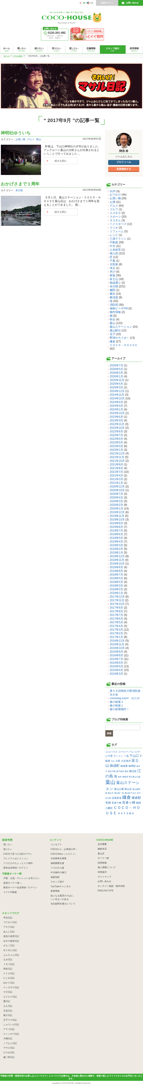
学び (112, 271)
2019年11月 (117, 515)
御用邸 (132, 765)
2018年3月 (116, 585)
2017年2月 (116, 633)
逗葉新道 (117, 797)
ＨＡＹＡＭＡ (126, 813)
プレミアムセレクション (15, 858)
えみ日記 (7, 959)
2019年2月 (116, 548)
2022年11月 (117, 424)
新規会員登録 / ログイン (15, 867)
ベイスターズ (118, 223)
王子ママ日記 (10, 1020)
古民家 (114, 264)
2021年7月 (116, 471)
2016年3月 (116, 673)
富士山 (114, 279)
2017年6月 (116, 618)
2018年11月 (117, 559)
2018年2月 (116, 589)
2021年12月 (117, 453)
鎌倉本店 (102, 849)
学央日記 (7, 917)
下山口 (134, 756)
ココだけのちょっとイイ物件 (18, 863)
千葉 (112, 260)
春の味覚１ (117, 705)
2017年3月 (116, 629)
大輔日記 (7, 1038)
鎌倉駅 (136, 797)
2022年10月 (117, 427)
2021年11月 (117, 457)
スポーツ (115, 216)
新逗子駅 (112, 771)
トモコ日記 (9, 964)
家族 (112, 275)
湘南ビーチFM (119, 308)
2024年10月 (117, 398)
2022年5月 (116, 442)
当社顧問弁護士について (63, 903)
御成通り (115, 282)
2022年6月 (116, 438)
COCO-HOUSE (68, 1083)
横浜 (112, 293)
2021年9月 (116, 464)
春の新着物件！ (119, 709)
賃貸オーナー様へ (12, 883)
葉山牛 (111, 793)
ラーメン (118, 756)
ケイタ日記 (9, 973)
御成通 (124, 765)
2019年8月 (116, 526)
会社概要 (102, 844)
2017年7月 (116, 614)
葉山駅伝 (115, 330)
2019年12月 (117, 512)
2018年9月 (116, 567)
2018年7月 (116, 574)
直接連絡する (123, 168)
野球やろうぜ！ (119, 337)
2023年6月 (116, 416)
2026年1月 (116, 376)
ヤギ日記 (7, 992)
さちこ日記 (9, 945)
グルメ (30, 139)
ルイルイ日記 (10, 996)
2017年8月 (116, 611)
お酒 (112, 201)
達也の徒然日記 (11, 936)
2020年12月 (117, 486)
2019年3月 (116, 545)
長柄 (108, 802)
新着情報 (55, 891)
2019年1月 (116, 552)
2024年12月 (117, 391)
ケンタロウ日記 (11, 987)
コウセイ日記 (10, 922)
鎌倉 (112, 341)
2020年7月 (116, 493)
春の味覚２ (117, 701)
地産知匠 (55, 877)
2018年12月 (117, 556)
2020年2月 (116, 504)
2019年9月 (116, 523)
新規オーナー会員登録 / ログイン (20, 887)
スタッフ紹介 (57, 881)
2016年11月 (117, 644)
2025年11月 (117, 380)
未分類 (19, 190)
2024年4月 (116, 402)
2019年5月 (116, 537)
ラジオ (114, 227)
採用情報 (102, 863)
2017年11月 (117, 600)
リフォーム (117, 231)
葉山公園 (119, 789)
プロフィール (123, 162)
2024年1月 (116, 409)
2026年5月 (116, 369)
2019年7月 (116, 530)
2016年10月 (117, 648)
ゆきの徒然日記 (11, 941)
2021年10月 (117, 460)
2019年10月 (117, 519)
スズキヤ (115, 212)
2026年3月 (116, 372)
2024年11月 (117, 394)
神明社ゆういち (16, 132)
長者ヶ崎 (128, 802)
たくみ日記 (9, 978)
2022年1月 (116, 449)
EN (91, 3)
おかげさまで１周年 (20, 183)
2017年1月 (116, 637)
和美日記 (7, 968)
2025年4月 (116, 383)
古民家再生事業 (58, 858)
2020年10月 (117, 490)
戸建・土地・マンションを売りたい (21, 878)
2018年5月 (116, 578)
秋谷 (112, 319)
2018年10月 (117, 563)
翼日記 (6, 1001)
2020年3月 (116, 501)
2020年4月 (116, 497)
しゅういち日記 (11, 1024)
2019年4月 (116, 541)
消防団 (114, 304)
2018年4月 (116, 581)
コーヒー (123, 751)
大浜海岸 (126, 760)
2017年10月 (117, 603)
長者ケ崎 (116, 802)
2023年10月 (117, 413)
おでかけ (115, 194)
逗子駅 (108, 798)
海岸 (120, 777)
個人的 (114, 253)
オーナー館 (103, 858)
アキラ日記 (9, 927)
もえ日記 (7, 1006)
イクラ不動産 (10, 892)
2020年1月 (116, 508)
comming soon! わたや (125, 698)
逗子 (112, 334)
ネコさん (115, 220)
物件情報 (115, 312)
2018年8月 (116, 570)
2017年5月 (116, 622)
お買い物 (20, 139)
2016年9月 (116, 651)
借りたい (7, 849)
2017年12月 (117, 596)
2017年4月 (116, 625)
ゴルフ (114, 209)
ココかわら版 (57, 867)
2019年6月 (116, 534)
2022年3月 (116, 446)
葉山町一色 (119, 793)
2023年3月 (116, 420)
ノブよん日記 (10, 1043)
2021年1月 (116, 482)
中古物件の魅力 (58, 872)
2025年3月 (116, 387)
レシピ (114, 235)
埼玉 (112, 268)
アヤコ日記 (9, 1029)
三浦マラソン (118, 238)
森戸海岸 (120, 771)
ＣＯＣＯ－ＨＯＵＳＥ (124, 345)
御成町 (115, 765)
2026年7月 (116, 365)
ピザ (137, 751)
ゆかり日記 (9, 982)
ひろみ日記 (9, 1052)
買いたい (7, 844)
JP (84, 3)
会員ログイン (107, 3)
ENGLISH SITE (106, 890)
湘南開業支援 (57, 863)
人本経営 (115, 249)
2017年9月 (116, 607)
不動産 (114, 242)
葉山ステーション (121, 326)
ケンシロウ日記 (11, 1034)
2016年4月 (116, 670)
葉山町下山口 (130, 793)
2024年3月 (116, 405)
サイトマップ (104, 876)
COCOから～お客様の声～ (64, 849)
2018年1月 (116, 592)
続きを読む (61, 160)
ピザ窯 (109, 756)
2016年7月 (116, 659)
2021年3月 (116, 479)
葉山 (38, 139)
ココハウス (111, 751)
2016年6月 (116, 662)
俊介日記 (7, 1015)
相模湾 (125, 777)
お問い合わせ (132, 3)
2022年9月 (116, 431)
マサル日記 (9, 1047)
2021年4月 (116, 475)
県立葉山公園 (134, 777)
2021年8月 (116, 468)
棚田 (112, 290)
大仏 (113, 761)
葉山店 (128, 789)
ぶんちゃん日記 (11, 955)
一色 (126, 756)
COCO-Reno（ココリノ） (64, 854)
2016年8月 (116, 655)
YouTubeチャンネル (61, 886)
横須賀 (114, 297)
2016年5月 (116, 666)
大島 (117, 760)
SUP (113, 191)
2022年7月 (116, 435)
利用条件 (102, 872)
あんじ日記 (9, 931)
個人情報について (107, 867)
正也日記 (7, 1010)
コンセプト (56, 844)
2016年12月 (117, 640)
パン (131, 751)
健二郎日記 (9, 1057)
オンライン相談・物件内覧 (111, 886)
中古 (112, 246)
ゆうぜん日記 (10, 950)
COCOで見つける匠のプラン (18, 854)
